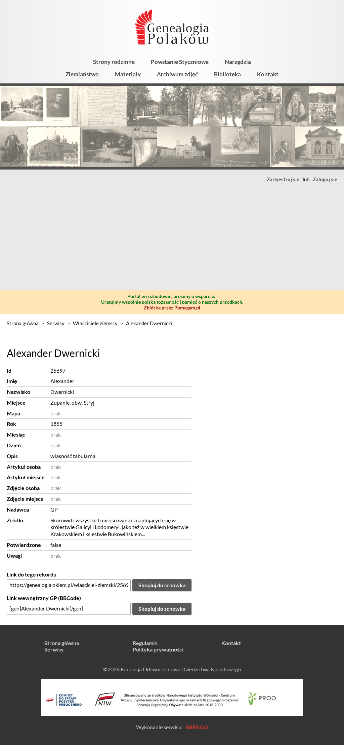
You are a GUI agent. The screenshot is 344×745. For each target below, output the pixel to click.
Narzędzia (238, 61)
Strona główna (23, 323)
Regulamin (145, 643)
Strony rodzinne (114, 61)
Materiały (128, 74)
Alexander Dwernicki (149, 323)
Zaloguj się (325, 179)
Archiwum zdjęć (177, 74)
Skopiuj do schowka (161, 585)
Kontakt (267, 74)
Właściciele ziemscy (95, 323)
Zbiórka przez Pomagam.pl (172, 307)
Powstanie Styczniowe (180, 61)
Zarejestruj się (283, 179)
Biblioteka (227, 74)
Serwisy (55, 323)
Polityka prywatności (158, 649)
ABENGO (196, 727)
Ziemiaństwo (82, 74)
